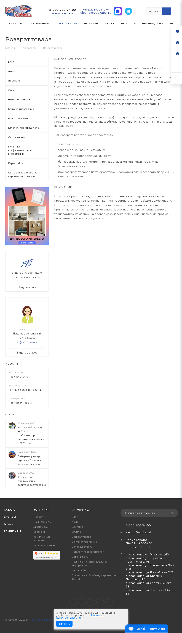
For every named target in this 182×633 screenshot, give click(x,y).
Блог (74, 516)
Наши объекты (42, 521)
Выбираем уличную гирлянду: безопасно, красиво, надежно (31, 460)
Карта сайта (79, 570)
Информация (82, 509)
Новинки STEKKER (19, 376)
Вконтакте (73, 602)
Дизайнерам (41, 526)
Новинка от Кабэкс (20, 402)
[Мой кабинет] (175, 12)
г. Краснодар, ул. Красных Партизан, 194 (144, 577)
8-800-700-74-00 (62, 10)
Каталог (10, 509)
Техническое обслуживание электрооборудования (32, 481)
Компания (41, 509)
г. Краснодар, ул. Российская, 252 (149, 572)
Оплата (76, 531)
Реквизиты (12, 531)
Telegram (82, 602)
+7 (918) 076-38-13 (27, 342)
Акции (9, 524)
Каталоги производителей (88, 551)
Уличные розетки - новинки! (25, 389)
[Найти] (166, 11)
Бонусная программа (85, 541)
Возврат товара (81, 536)
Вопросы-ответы (82, 546)
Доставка (77, 526)
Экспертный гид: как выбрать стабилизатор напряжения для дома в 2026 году (31, 435)
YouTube (91, 602)
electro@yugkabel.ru (140, 532)
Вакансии (39, 531)
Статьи (10, 414)
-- (176, 32)
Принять (64, 623)
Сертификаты (80, 556)
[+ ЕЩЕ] (172, 23)
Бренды (10, 516)
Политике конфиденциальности (80, 616)
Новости (11, 363)
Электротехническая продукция (49, 619)
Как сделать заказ (44, 545)
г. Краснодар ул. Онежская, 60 (147, 554)
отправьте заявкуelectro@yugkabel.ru (95, 11)
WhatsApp (100, 602)
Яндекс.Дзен (109, 602)
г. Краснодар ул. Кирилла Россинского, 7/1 (144, 559)
